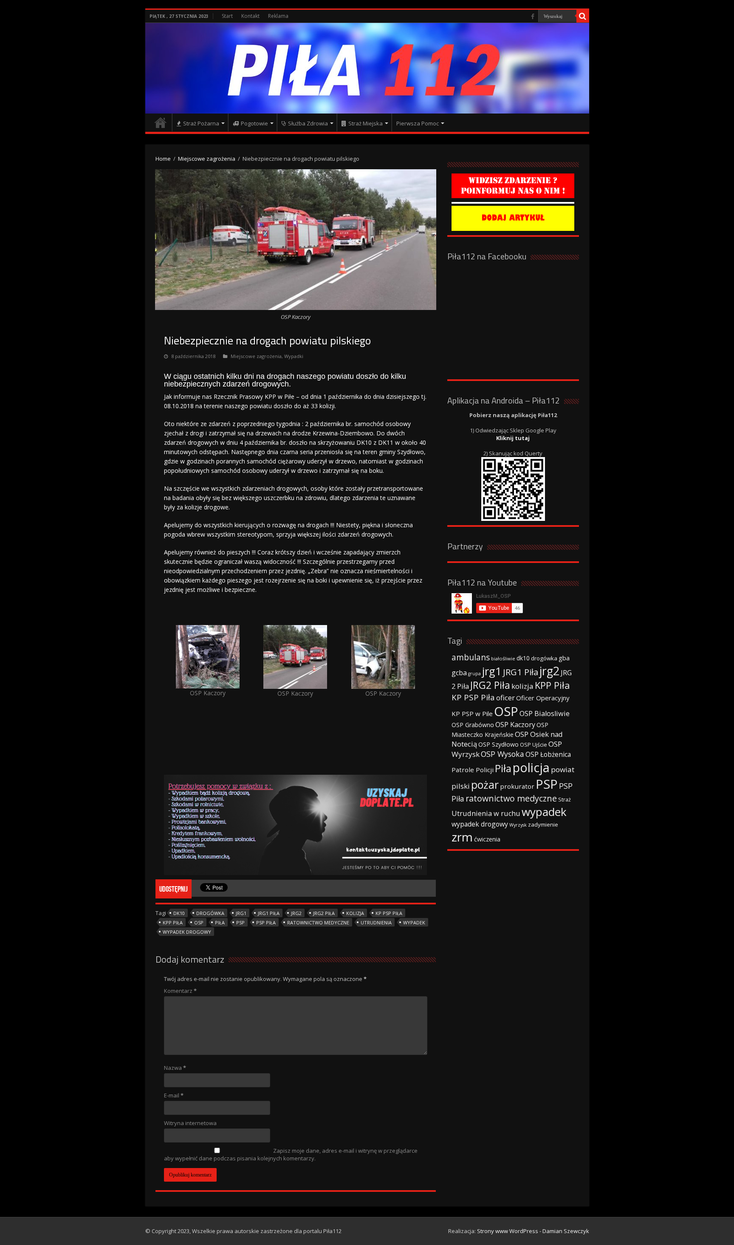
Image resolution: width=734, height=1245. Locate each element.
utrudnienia (376, 922)
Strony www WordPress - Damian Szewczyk (533, 1231)
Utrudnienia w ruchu (486, 813)
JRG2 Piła (324, 913)
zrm (462, 837)
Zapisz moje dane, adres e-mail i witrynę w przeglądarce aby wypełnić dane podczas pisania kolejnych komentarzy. (291, 1154)
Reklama (278, 16)
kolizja (355, 913)
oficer (505, 697)
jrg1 (241, 913)
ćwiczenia (487, 839)
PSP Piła (266, 922)
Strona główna (161, 122)
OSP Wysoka (502, 754)
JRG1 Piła (268, 913)
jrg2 (296, 913)
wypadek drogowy (187, 932)
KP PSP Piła (388, 913)
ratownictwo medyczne (318, 922)
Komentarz (180, 991)
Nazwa (175, 1068)
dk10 (179, 913)
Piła (220, 922)
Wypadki (293, 356)
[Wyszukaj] (582, 16)
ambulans (471, 657)
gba (564, 658)
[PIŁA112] (367, 68)
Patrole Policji (473, 769)
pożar (485, 784)
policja (531, 767)
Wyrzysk (518, 825)
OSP (198, 922)
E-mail (174, 1095)
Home (163, 158)
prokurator (517, 786)
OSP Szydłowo (498, 744)
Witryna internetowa (190, 1123)
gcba (459, 672)
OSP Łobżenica (548, 754)
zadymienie (543, 824)
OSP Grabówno (473, 725)
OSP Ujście (533, 744)
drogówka (210, 913)
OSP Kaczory (515, 724)
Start (227, 16)
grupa (474, 674)
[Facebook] (532, 16)
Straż (564, 799)
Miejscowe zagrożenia (206, 158)
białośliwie (503, 658)
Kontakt (250, 16)
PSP (240, 922)
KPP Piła (173, 922)
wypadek (414, 922)
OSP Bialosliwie (544, 713)
